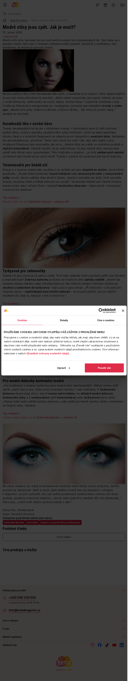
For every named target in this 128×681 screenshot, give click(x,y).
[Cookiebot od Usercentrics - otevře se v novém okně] (101, 310)
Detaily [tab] (64, 320)
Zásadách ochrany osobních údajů (47, 353)
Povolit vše (104, 367)
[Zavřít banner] (123, 311)
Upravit (61, 367)
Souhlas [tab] (22, 320)
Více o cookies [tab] (105, 320)
